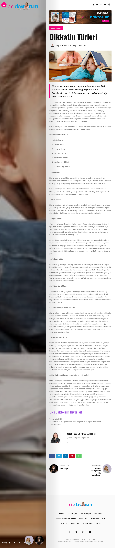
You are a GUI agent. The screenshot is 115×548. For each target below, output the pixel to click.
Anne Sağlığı (98, 513)
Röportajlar (83, 518)
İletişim (98, 523)
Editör (104, 518)
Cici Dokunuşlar (87, 523)
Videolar (64, 523)
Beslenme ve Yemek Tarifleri (66, 518)
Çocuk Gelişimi (56, 28)
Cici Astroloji (94, 518)
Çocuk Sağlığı (72, 513)
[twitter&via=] (14, 543)
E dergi (61, 513)
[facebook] (9, 543)
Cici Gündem (74, 523)
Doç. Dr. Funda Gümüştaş (66, 46)
